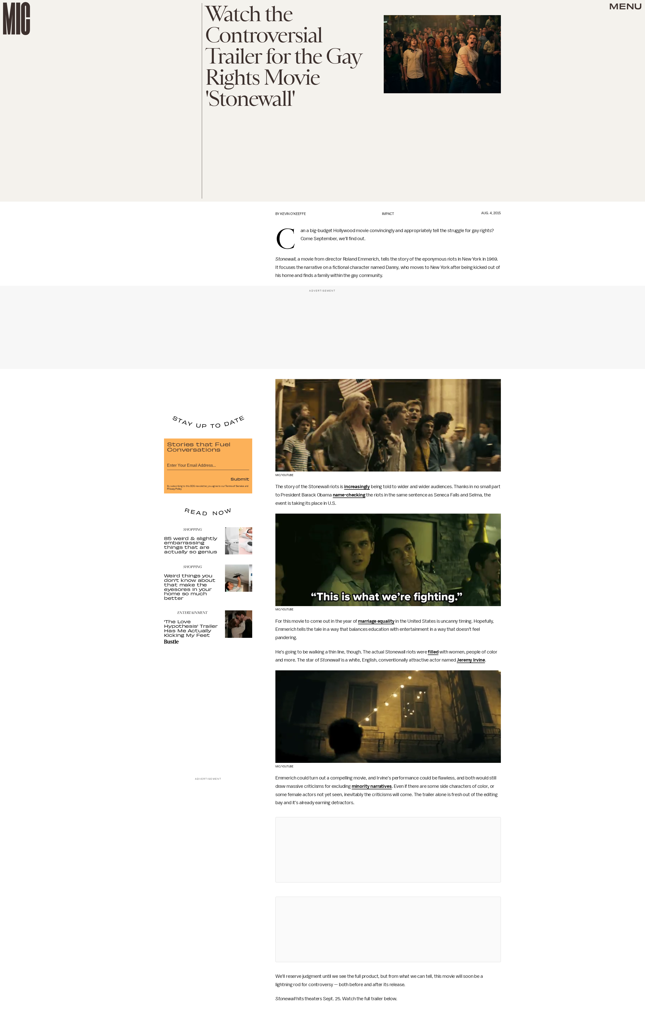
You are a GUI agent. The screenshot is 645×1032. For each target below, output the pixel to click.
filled (433, 651)
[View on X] (388, 850)
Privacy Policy (174, 489)
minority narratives (372, 786)
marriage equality (376, 621)
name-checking (349, 494)
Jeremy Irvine (471, 660)
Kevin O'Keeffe (293, 214)
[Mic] (16, 18)
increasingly (357, 486)
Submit (240, 478)
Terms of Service (234, 486)
